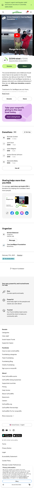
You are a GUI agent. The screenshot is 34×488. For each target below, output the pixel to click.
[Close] (31, 4)
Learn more (8, 6)
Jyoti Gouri (10, 142)
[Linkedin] (27, 213)
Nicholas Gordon (12, 136)
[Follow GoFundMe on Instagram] (13, 430)
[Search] (3, 12)
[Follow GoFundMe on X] (10, 430)
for (19, 18)
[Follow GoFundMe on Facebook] (3, 430)
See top (28, 132)
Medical (19, 255)
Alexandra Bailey (12, 161)
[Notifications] (26, 12)
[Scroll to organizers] (4, 18)
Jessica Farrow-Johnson (14, 154)
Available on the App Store (17, 435)
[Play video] (17, 35)
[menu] (31, 12)
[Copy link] (7, 213)
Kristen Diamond (12, 232)
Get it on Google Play (7, 435)
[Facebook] (12, 213)
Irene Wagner (11, 148)
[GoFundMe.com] (17, 12)
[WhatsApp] (17, 213)
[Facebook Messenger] (22, 213)
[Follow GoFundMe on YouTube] (6, 430)
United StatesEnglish (17, 425)
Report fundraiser (18, 268)
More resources (7, 416)
